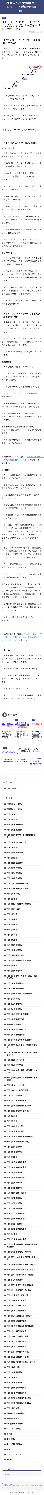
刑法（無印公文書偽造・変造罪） (20, 1316)
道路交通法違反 (13, 1418)
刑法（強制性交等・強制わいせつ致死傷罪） (22, 1079)
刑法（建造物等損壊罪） (16, 1177)
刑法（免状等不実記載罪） (17, 1331)
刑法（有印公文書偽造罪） (17, 1305)
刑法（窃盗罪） (13, 819)
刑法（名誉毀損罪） (15, 1152)
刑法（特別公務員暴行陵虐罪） (19, 1403)
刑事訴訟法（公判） (15, 809)
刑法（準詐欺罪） (14, 909)
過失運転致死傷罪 (14, 1024)
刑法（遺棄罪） (13, 1234)
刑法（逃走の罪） (14, 999)
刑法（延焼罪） (13, 1116)
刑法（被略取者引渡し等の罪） (19, 1290)
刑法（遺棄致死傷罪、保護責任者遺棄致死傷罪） (22, 1245)
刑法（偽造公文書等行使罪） (18, 1336)
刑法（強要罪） (13, 930)
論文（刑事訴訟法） (15, 1444)
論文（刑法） (12, 1439)
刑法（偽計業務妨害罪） (16, 1213)
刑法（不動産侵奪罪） (16, 824)
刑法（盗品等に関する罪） (17, 842)
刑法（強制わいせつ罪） (16, 1060)
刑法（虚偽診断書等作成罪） (18, 1352)
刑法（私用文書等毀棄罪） (17, 1167)
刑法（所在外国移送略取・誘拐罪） (21, 1275)
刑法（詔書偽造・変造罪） (17, 1300)
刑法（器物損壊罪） (15, 1172)
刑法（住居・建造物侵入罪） (18, 883)
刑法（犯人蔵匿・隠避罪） (17, 1193)
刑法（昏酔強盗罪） (15, 868)
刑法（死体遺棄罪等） (16, 983)
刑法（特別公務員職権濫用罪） (19, 1398)
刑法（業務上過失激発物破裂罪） (20, 1136)
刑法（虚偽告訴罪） (15, 1372)
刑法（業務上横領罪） (16, 853)
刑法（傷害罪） (13, 940)
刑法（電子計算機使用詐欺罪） (19, 904)
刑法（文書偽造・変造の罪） (18, 1295)
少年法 (9, 1434)
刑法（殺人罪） (13, 965)
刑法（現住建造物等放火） (17, 1100)
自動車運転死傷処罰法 (16, 1413)
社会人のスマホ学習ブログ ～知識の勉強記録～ (22, 7)
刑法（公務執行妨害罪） (16, 988)
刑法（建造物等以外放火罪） (18, 1111)
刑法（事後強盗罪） (15, 873)
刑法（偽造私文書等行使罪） (18, 1357)
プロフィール (12, 789)
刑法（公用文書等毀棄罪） (17, 1162)
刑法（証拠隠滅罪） (15, 1198)
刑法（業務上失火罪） (16, 1126)
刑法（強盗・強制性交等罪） (18, 888)
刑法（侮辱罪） (13, 1157)
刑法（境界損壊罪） (15, 1183)
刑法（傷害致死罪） (15, 945)
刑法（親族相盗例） (15, 830)
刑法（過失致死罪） (15, 1009)
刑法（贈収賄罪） (14, 1408)
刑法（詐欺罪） (13, 899)
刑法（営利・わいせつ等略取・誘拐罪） (21, 1258)
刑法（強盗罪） (13, 858)
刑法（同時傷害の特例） (16, 955)
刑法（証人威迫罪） (15, 1203)
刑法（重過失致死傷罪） (16, 1019)
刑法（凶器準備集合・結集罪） (19, 960)
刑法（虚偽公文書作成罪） (17, 1321)
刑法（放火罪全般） (15, 1147)
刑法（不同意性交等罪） (16, 1035)
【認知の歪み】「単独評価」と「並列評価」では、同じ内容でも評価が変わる (22, 637)
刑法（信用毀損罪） (15, 1208)
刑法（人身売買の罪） (16, 1280)
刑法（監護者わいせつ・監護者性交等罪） (22, 1046)
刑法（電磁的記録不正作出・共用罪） (22, 1362)
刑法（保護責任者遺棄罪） (17, 1239)
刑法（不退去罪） (14, 894)
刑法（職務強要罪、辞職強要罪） (20, 994)
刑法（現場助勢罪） (15, 950)
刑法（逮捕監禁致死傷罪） (17, 1229)
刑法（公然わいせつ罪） (16, 1085)
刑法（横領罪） (13, 847)
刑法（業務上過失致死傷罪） (18, 1014)
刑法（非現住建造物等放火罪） (19, 1106)
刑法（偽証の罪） (14, 1367)
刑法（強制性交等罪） (16, 1065)
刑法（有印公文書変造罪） (17, 1311)
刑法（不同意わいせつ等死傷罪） (20, 1040)
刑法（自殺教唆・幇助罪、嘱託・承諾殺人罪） (22, 977)
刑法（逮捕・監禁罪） (16, 1224)
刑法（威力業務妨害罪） (16, 1219)
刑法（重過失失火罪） (16, 1131)
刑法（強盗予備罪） (15, 878)
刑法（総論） (12, 814)
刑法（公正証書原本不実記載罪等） (21, 1326)
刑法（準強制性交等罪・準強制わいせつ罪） (22, 1071)
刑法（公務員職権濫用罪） (17, 1393)
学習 (4, 18)
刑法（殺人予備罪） (15, 971)
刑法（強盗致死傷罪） (16, 863)
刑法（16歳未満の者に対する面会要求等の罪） (22, 1053)
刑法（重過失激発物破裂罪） (18, 1142)
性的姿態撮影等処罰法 (16, 1424)
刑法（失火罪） (13, 1121)
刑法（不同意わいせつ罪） (17, 1029)
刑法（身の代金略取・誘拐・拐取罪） (22, 1264)
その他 (9, 1460)
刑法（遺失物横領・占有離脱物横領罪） (21, 836)
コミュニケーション (15, 1454)
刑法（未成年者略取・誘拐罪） (19, 1252)
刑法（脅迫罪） (13, 924)
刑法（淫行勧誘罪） (15, 1095)
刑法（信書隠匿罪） (15, 1188)
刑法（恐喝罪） (13, 919)
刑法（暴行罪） (13, 935)
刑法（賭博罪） (13, 1377)
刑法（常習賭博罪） (15, 1382)
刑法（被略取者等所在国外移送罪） (21, 1285)
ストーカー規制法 (14, 1429)
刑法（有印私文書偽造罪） (17, 1341)
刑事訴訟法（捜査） (15, 804)
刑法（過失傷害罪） (15, 1004)
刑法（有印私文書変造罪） (17, 1347)
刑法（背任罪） (13, 914)
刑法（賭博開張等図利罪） (17, 1388)
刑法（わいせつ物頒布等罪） (18, 1090)
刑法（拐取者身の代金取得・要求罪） (22, 1269)
